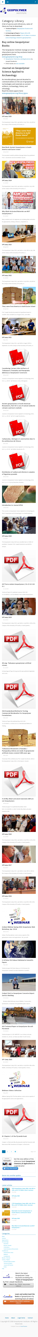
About (13, 1318)
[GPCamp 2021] (19, 326)
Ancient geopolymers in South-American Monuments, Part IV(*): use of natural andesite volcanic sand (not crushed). (18, 406)
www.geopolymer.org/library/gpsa (15, 93)
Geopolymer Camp (8, 1252)
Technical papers (8, 1263)
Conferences (5, 1250)
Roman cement (7, 1245)
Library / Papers (6, 1259)
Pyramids (6, 1243)
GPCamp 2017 (7, 865)
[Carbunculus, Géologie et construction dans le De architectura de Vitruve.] (19, 428)
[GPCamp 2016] (19, 885)
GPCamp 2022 (7, 275)
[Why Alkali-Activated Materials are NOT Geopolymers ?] (19, 200)
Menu (6, 2)
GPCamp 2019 (7, 617)
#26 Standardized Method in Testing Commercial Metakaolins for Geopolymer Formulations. (16, 713)
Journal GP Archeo (8, 1265)
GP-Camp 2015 (7, 1059)
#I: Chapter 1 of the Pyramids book (14, 1136)
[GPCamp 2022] (19, 264)
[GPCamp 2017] (19, 854)
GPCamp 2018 (7, 834)
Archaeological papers (9, 1261)
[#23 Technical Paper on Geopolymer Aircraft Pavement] (19, 1015)
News (3, 1236)
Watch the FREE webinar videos (20, 1302)
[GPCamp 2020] (19, 525)
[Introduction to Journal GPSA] (19, 494)
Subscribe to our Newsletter (13, 1179)
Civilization (6, 1247)
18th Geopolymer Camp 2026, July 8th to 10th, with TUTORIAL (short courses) (23, 1189)
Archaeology (5, 1241)
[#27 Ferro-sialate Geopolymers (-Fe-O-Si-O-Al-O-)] (19, 566)
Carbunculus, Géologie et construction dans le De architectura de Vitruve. (18, 440)
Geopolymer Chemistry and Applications (18, 59)
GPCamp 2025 (7, 116)
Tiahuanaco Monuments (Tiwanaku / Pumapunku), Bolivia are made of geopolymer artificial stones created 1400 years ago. (18, 751)
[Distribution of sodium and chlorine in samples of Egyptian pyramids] (19, 461)
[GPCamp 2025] (19, 105)
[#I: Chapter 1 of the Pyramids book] (19, 1118)
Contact (30, 1318)
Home (7, 1318)
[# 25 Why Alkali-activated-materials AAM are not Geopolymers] (19, 780)
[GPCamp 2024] (19, 169)
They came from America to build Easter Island (18, 306)
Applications (5, 1240)
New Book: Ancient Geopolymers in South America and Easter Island (16, 148)
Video (5, 1267)
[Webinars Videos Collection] (19, 1079)
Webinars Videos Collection (11, 1090)
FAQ (3, 1268)
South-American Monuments (11, 1249)
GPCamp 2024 (7, 180)
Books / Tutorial (6, 1258)
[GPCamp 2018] (19, 823)
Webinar (6, 1254)
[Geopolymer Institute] (13, 10)
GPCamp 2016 (7, 896)
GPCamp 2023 (7, 244)
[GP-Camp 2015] (19, 1048)
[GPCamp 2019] (19, 606)
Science (4, 1238)
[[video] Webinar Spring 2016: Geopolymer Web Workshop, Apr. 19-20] (19, 916)
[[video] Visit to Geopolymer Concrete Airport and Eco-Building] (19, 982)
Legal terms (21, 1318)
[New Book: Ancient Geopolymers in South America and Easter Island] (19, 136)
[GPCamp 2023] (19, 233)
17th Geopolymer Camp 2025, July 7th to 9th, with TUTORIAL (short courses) (23, 1204)
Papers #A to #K (25, 33)
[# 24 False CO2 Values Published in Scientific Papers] (19, 949)
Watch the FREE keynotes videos (19, 1285)
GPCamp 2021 (7, 337)
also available (20, 63)
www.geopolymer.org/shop (12, 57)
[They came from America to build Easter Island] (19, 295)
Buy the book (11, 1168)
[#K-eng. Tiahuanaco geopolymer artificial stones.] (19, 644)
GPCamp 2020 (7, 536)
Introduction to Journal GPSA (12, 505)
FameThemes (23, 1326)
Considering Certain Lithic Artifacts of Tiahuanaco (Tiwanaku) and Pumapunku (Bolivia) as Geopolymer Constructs (16, 370)
